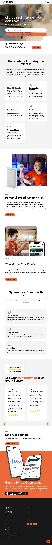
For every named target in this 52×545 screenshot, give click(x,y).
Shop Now (36, 47)
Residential (29, 509)
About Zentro (30, 516)
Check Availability (12, 443)
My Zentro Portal (8, 525)
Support (7, 523)
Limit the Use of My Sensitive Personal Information (13, 536)
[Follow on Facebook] (28, 524)
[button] (4, 424)
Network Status (8, 531)
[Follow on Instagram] (36, 524)
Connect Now (11, 279)
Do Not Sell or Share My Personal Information (14, 533)
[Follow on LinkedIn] (34, 524)
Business (29, 511)
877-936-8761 (11, 514)
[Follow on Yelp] (31, 524)
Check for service (26, 34)
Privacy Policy (8, 529)
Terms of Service (8, 527)
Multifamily (29, 514)
